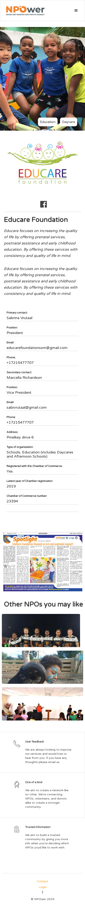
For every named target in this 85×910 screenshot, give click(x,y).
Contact (42, 881)
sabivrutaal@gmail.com (27, 407)
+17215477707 (20, 363)
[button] (76, 10)
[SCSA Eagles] (42, 630)
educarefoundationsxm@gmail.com (37, 348)
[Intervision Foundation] (42, 667)
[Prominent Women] (42, 703)
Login (42, 887)
